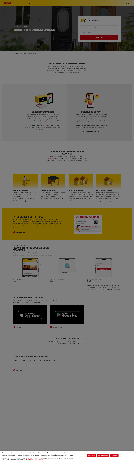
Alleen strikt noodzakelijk (103, 455)
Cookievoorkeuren (91, 455)
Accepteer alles (114, 455)
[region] (67, 456)
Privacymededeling (29, 459)
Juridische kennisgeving (38, 459)
